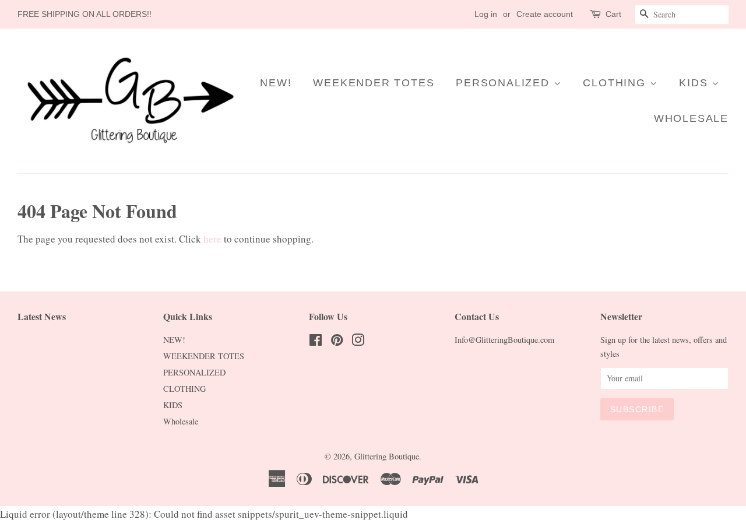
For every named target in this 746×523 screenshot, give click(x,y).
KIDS (695, 83)
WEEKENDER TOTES (373, 83)
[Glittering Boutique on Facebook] (315, 342)
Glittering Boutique (386, 456)
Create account (544, 14)
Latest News (41, 316)
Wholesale (691, 118)
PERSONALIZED (504, 83)
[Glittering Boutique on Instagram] (357, 342)
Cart (613, 14)
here (212, 238)
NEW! (275, 83)
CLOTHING (616, 83)
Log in (485, 14)
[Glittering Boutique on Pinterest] (336, 342)
